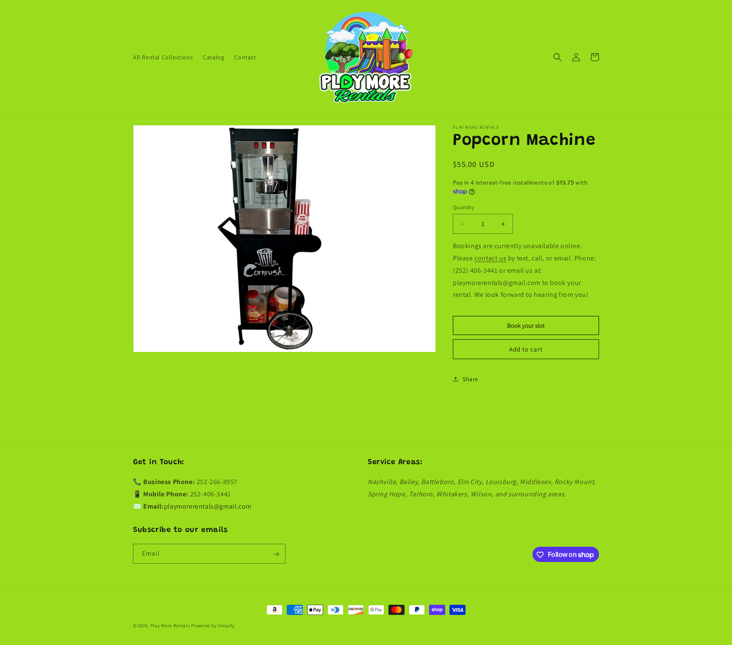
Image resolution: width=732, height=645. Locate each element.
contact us (490, 258)
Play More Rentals (170, 625)
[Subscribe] (275, 554)
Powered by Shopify (213, 625)
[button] (557, 57)
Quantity (463, 207)
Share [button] (470, 379)
